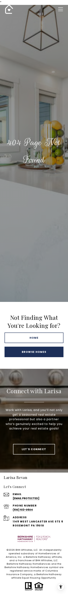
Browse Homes (34, 352)
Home (34, 338)
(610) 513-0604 (23, 510)
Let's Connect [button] (34, 449)
